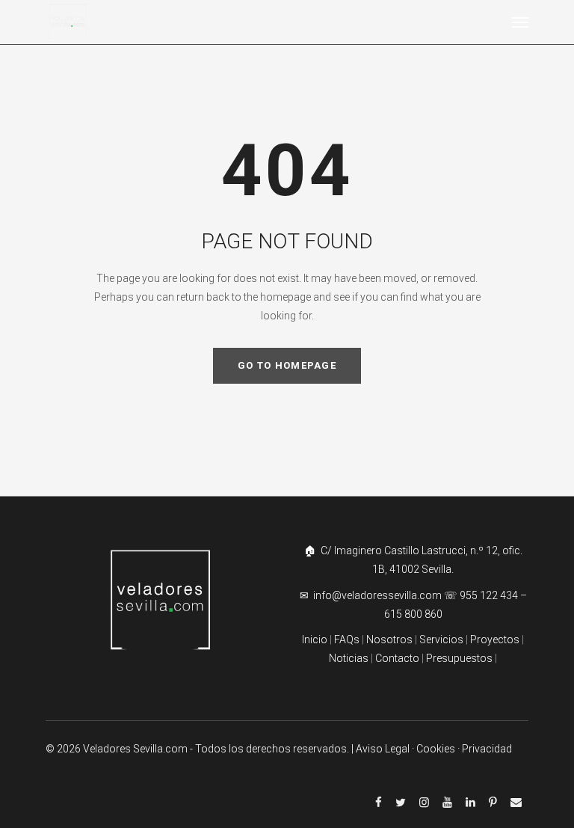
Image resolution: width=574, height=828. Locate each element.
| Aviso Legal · (383, 749)
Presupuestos (459, 658)
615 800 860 (413, 614)
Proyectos (493, 639)
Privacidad (487, 749)
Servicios (442, 639)
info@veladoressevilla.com (378, 595)
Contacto (397, 658)
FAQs (346, 639)
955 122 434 (489, 595)
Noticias (348, 658)
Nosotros (389, 639)
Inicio (314, 639)
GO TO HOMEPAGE (287, 365)
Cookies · (439, 749)
